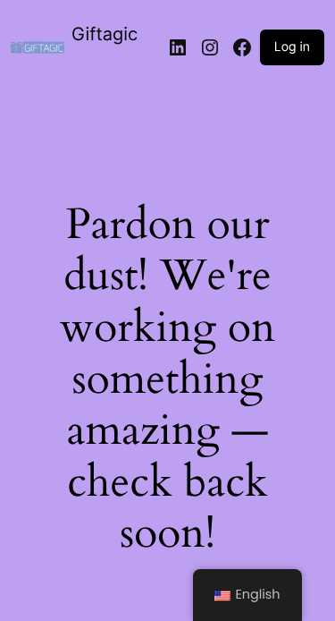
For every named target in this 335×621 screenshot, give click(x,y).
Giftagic (104, 34)
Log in (292, 47)
